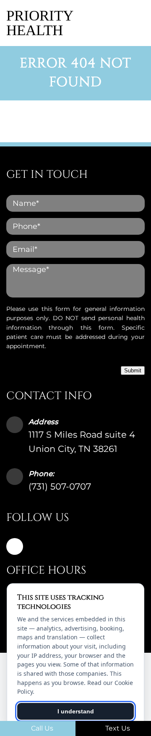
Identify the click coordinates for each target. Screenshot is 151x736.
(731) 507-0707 (60, 486)
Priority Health (39, 23)
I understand (75, 711)
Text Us (117, 728)
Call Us (41, 728)
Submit (132, 370)
